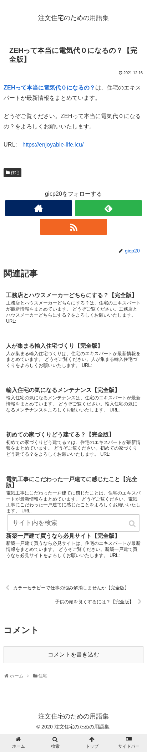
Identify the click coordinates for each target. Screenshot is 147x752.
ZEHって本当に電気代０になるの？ (49, 88)
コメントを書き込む (73, 654)
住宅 (15, 172)
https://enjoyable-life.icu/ (52, 145)
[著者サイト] (38, 208)
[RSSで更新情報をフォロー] (73, 227)
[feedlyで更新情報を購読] (108, 208)
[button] (133, 523)
